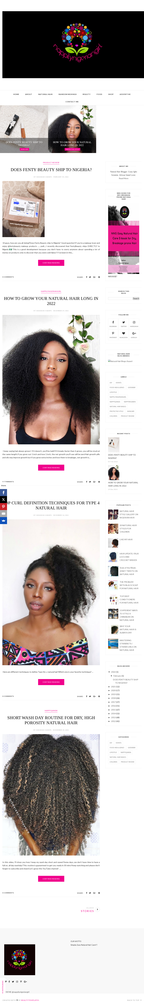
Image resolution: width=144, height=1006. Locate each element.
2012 (113, 721)
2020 (113, 690)
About (28, 94)
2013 (113, 717)
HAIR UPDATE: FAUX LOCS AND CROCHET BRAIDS (129, 556)
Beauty (87, 94)
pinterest (113, 337)
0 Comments (8, 277)
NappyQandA (51, 710)
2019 (113, 694)
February (117, 676)
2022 (113, 672)
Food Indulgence (117, 387)
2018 (113, 698)
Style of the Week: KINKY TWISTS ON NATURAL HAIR (129, 571)
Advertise (125, 94)
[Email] (3, 513)
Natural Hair (45, 94)
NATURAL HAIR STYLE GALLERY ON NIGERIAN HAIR (129, 514)
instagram (134, 326)
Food (99, 94)
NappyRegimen (130, 402)
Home (16, 94)
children (113, 416)
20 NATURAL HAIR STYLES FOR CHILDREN (128, 528)
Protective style (116, 411)
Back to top (133, 1000)
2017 (113, 702)
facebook (113, 326)
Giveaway (131, 387)
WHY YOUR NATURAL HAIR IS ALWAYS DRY (128, 629)
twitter (124, 326)
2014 (113, 713)
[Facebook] (3, 492)
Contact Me (72, 102)
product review (51, 162)
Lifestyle (113, 392)
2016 (113, 706)
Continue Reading (51, 263)
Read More (123, 178)
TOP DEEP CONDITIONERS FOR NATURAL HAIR (129, 599)
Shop (111, 94)
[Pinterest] (3, 506)
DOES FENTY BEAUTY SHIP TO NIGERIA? (51, 169)
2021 (113, 686)
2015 (113, 710)
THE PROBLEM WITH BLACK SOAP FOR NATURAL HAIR (129, 585)
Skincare (130, 411)
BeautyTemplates (30, 1000)
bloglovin (124, 337)
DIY (111, 383)
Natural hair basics (118, 406)
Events (118, 383)
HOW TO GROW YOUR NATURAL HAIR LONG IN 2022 (123, 484)
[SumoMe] (3, 520)
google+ (134, 337)
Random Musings (68, 94)
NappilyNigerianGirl (51, 291)
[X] (3, 499)
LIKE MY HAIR (126, 539)
